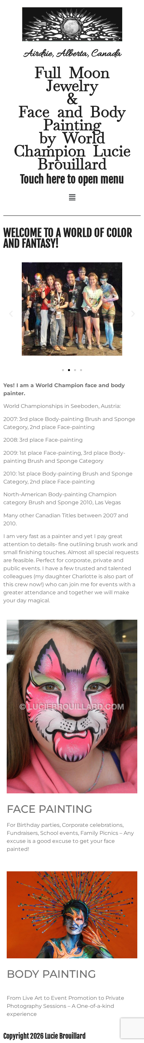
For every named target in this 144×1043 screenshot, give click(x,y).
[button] (72, 197)
